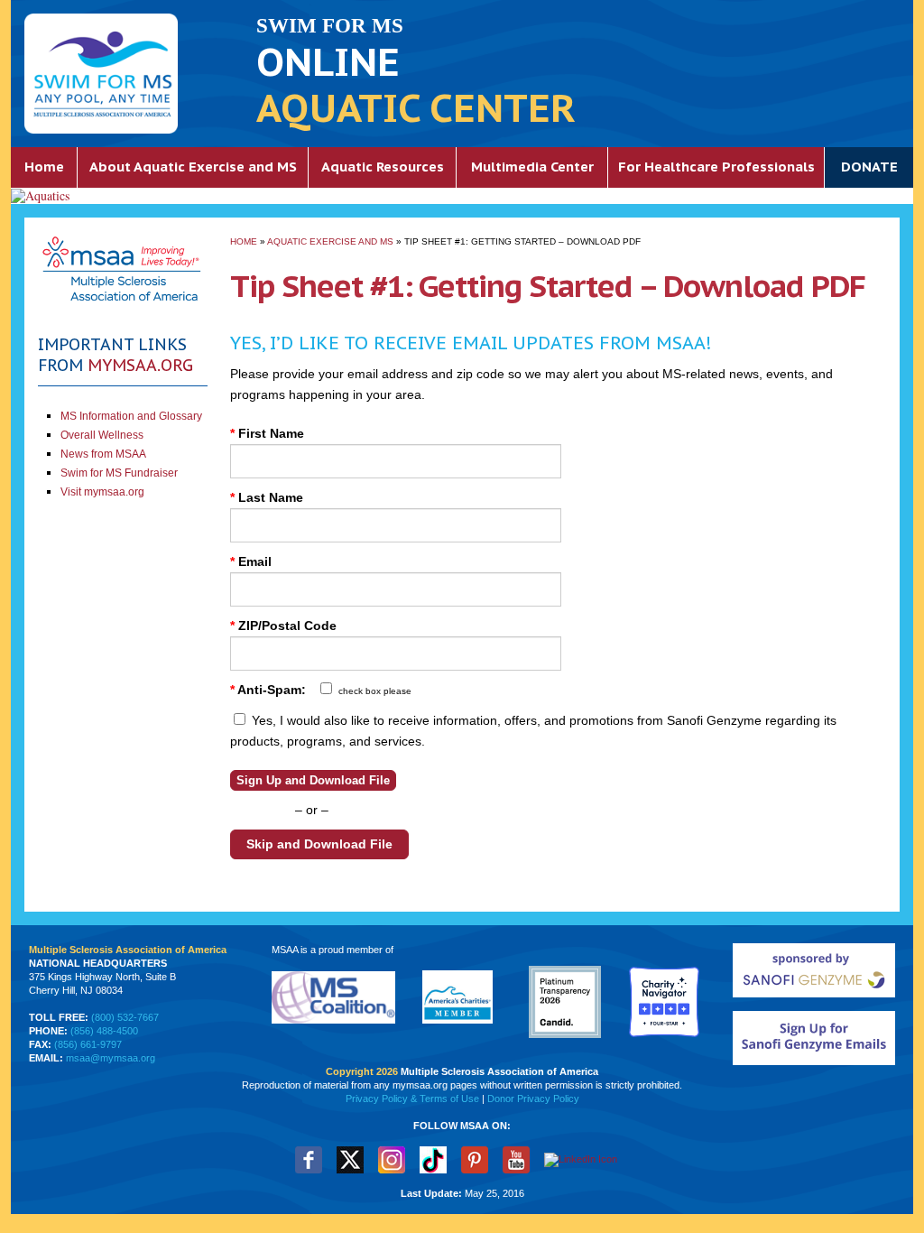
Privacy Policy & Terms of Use (412, 1098)
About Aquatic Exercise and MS (193, 166)
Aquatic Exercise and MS (330, 241)
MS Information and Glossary (131, 416)
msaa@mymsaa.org (110, 1057)
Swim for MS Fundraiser (119, 473)
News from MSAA (103, 454)
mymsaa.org (140, 365)
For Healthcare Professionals (716, 166)
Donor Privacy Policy (533, 1098)
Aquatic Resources (382, 166)
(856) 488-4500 (104, 1030)
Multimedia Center (532, 166)
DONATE (869, 166)
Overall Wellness (101, 435)
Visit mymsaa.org (102, 492)
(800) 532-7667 (125, 1017)
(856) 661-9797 (88, 1044)
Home (44, 166)
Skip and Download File (319, 844)
